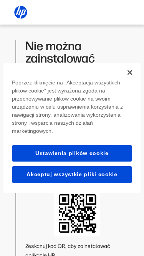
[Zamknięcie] (129, 72)
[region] (71, 128)
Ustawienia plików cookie (72, 153)
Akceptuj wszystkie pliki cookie (72, 174)
